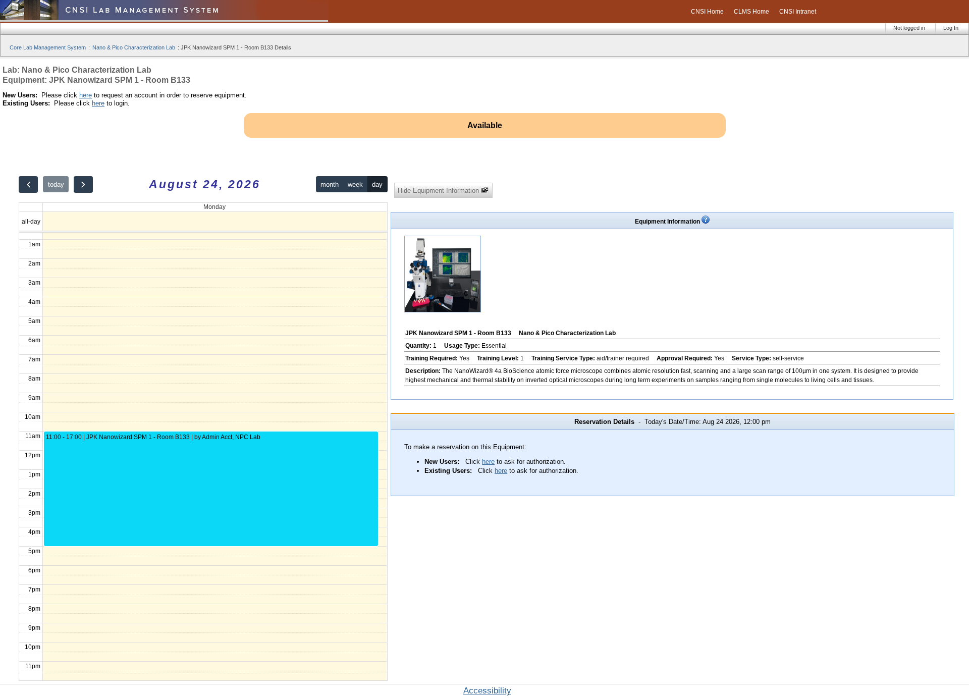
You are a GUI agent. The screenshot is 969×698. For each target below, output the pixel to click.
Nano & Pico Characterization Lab (133, 47)
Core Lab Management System (48, 47)
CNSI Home (707, 11)
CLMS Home (751, 11)
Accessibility (487, 690)
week (355, 184)
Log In (950, 28)
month (329, 184)
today (56, 184)
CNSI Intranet (797, 11)
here (85, 95)
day (377, 184)
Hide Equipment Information (439, 190)
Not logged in (909, 28)
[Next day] (83, 184)
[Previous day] (28, 184)
